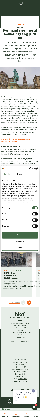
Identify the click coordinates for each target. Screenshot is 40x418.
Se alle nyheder (14, 303)
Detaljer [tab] (20, 174)
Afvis (20, 248)
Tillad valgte (20, 241)
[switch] (35, 213)
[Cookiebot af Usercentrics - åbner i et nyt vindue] (29, 168)
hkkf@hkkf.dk (20, 337)
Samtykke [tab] (7, 174)
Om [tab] (33, 174)
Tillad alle (20, 235)
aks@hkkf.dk (22, 379)
